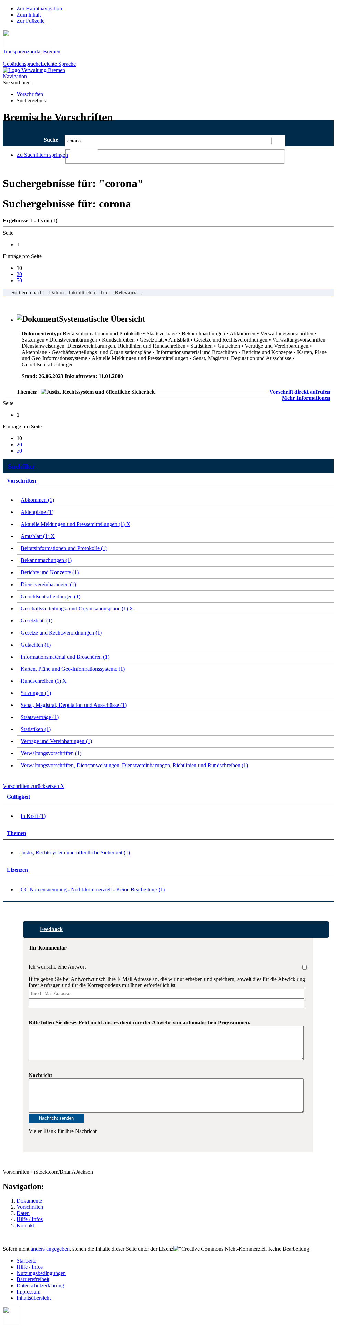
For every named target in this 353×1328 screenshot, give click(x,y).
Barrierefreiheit (33, 1279)
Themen (16, 833)
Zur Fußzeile (30, 21)
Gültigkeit (18, 797)
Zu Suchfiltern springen (42, 155)
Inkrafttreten (82, 292)
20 (19, 274)
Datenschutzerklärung (40, 1285)
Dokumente (29, 1201)
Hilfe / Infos (30, 1219)
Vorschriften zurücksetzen (33, 786)
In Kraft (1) (33, 816)
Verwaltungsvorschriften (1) (51, 753)
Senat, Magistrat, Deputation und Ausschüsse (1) (74, 705)
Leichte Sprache (58, 64)
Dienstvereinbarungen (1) (48, 584)
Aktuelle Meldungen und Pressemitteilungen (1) (75, 524)
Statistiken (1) (36, 729)
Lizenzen (17, 870)
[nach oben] (11, 1322)
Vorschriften (30, 94)
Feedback (51, 929)
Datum (56, 292)
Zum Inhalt (29, 15)
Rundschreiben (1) (44, 681)
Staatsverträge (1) (40, 717)
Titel (105, 292)
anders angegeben (50, 1249)
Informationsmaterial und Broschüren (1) (65, 657)
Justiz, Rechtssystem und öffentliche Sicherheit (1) (75, 852)
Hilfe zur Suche (301, 152)
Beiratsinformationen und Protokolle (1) (64, 548)
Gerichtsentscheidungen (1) (50, 596)
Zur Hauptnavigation (39, 8)
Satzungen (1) (36, 693)
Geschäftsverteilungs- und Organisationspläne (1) (77, 608)
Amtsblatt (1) (38, 536)
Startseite (26, 1261)
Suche (51, 140)
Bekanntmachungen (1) (46, 560)
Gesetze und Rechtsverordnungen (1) (61, 633)
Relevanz (125, 292)
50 (19, 280)
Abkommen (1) (37, 500)
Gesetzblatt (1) (36, 621)
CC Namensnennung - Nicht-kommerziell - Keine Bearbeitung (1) (93, 889)
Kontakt (25, 1225)
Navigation (15, 76)
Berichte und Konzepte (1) (50, 572)
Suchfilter (21, 466)
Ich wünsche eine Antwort (57, 967)
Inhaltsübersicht (34, 1298)
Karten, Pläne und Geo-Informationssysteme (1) (73, 669)
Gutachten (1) (36, 645)
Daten (23, 1213)
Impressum (28, 1292)
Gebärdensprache (22, 64)
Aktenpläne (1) (37, 512)
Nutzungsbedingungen (41, 1273)
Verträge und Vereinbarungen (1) (56, 741)
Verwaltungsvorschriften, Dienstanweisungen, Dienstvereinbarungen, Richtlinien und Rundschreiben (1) (134, 765)
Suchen (278, 141)
